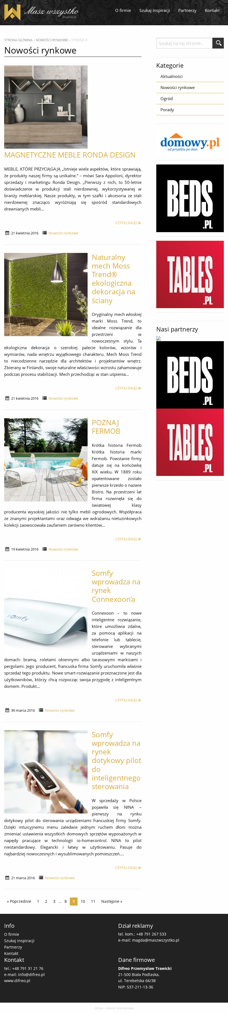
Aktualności (171, 76)
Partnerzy (187, 10)
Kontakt (212, 10)
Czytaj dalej (126, 222)
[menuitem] (123, 11)
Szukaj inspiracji (154, 10)
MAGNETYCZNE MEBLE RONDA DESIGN (70, 155)
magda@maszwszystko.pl (155, 940)
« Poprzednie (19, 901)
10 (83, 901)
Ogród (166, 98)
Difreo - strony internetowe (114, 1008)
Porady (167, 109)
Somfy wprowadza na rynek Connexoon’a (116, 586)
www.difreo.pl (17, 980)
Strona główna (18, 40)
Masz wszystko (43, 12)
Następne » (111, 901)
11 (93, 901)
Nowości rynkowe (52, 40)
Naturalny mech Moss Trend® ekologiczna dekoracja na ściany (113, 278)
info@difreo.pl (31, 974)
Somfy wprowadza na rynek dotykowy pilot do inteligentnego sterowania (116, 760)
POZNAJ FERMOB (106, 426)
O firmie (123, 10)
